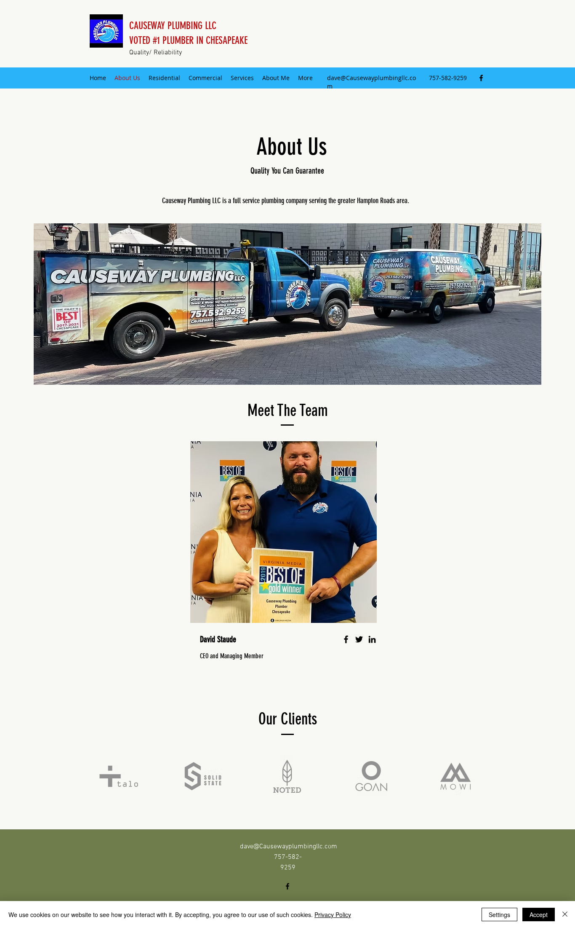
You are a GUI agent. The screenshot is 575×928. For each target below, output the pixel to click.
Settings (499, 914)
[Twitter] (359, 639)
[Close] (565, 914)
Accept (539, 914)
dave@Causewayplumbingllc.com (288, 846)
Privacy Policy (332, 914)
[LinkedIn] (372, 639)
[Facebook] (481, 78)
